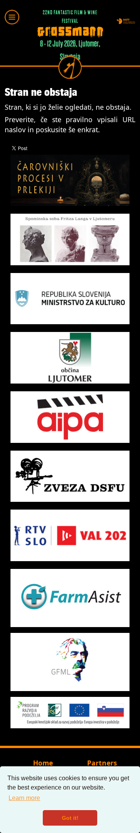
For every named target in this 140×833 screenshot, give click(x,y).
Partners (102, 762)
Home (43, 762)
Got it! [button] (70, 818)
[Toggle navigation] (12, 17)
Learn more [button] (24, 798)
